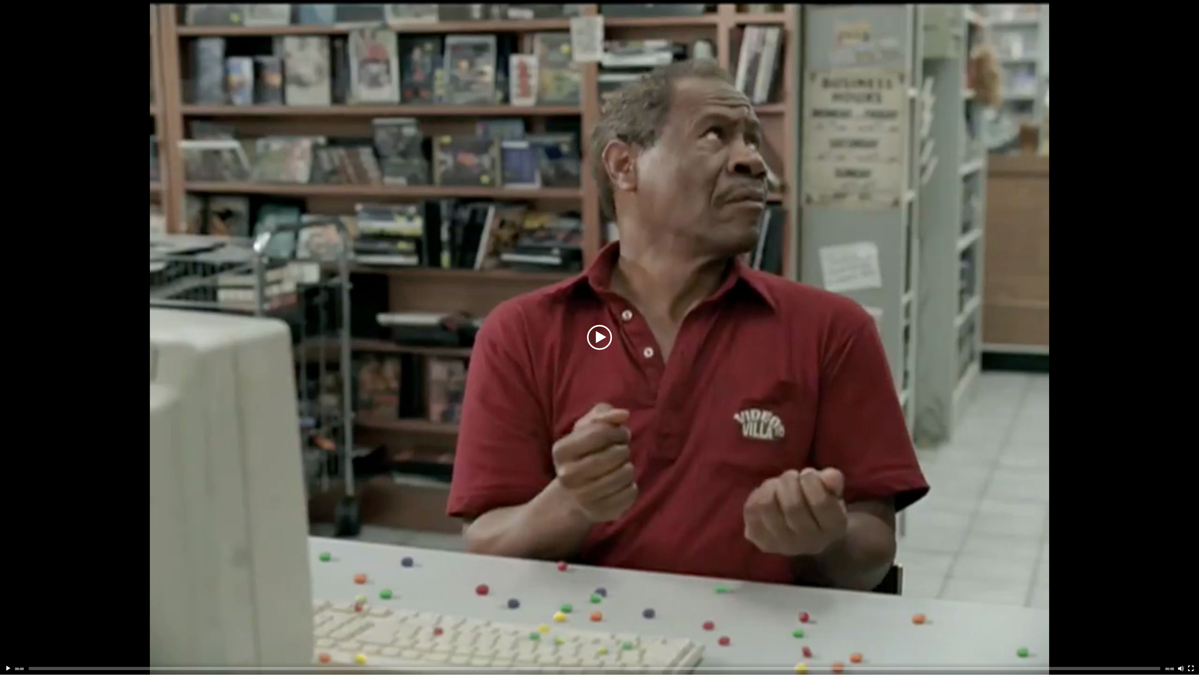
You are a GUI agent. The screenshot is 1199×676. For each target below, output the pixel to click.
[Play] (8, 668)
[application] (599, 337)
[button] (599, 337)
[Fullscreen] (1191, 668)
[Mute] (1181, 668)
